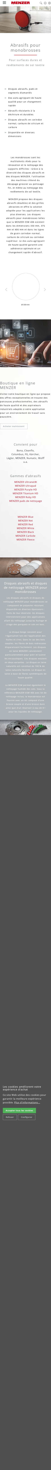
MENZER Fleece (26, 539)
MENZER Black (25, 532)
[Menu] (5, 2)
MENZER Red (25, 524)
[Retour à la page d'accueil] (20, 3)
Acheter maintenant (14, 426)
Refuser (10, 1117)
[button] (41, 3)
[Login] (45, 3)
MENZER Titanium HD (25, 493)
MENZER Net (25, 520)
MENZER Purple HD (25, 489)
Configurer (26, 1117)
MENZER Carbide (25, 535)
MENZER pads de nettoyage (25, 501)
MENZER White (25, 528)
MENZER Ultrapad (25, 485)
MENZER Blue (25, 516)
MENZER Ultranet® (25, 482)
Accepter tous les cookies (19, 1110)
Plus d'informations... (27, 1102)
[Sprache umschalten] (49, 3)
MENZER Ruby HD (25, 497)
